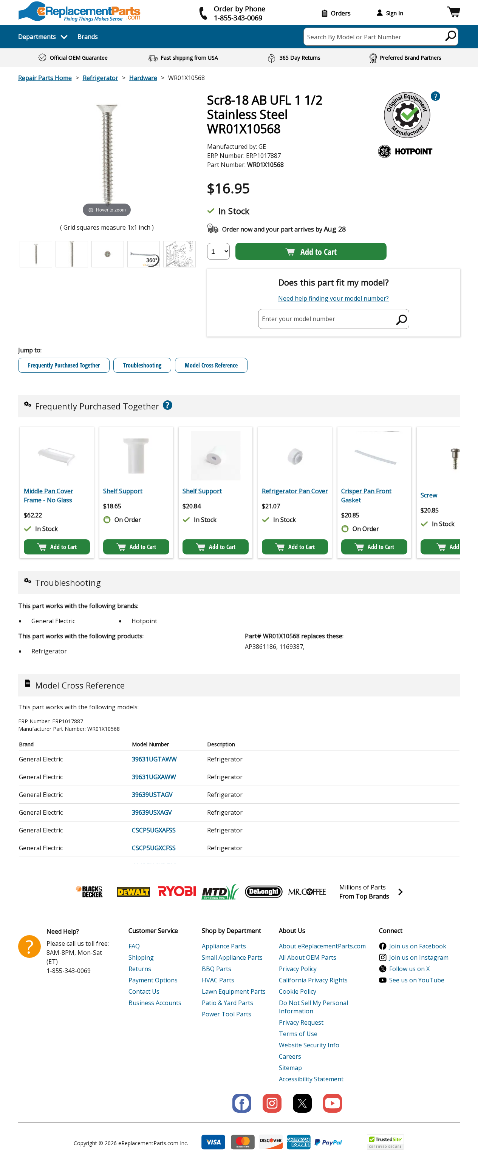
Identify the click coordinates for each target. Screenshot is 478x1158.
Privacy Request (301, 1022)
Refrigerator (100, 78)
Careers (290, 1056)
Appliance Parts (224, 946)
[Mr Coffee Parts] (307, 891)
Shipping (141, 957)
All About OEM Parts (307, 957)
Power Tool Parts (226, 1014)
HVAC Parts (218, 980)
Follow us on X (409, 969)
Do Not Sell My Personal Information (313, 1007)
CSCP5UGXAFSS (154, 830)
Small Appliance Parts (232, 957)
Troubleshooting (142, 365)
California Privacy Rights (313, 980)
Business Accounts (154, 1003)
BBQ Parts (216, 969)
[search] (451, 35)
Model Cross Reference (211, 365)
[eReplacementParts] (79, 11)
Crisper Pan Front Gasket (366, 495)
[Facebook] (241, 1103)
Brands (87, 36)
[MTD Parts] (220, 891)
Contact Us (143, 991)
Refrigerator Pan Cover (295, 491)
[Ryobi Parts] (177, 891)
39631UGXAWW (154, 777)
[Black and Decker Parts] (90, 891)
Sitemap (290, 1068)
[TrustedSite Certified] (385, 1142)
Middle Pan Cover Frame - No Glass (48, 495)
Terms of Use (298, 1034)
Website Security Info (309, 1045)
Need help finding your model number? (333, 298)
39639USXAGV (152, 812)
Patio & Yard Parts (227, 1003)
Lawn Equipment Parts (234, 991)
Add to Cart (318, 251)
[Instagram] (272, 1103)
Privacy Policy (298, 969)
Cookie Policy (297, 991)
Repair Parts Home (45, 78)
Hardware (143, 78)
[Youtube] (332, 1103)
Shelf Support (122, 491)
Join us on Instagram (419, 957)
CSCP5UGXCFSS (154, 848)
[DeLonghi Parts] (264, 891)
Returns (139, 969)
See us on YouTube (416, 980)
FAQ (134, 946)
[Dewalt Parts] (133, 891)
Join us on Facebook (417, 946)
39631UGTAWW (154, 759)
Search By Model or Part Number (354, 37)
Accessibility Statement (311, 1079)
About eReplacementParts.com (322, 946)
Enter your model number (298, 319)
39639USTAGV (152, 795)
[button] (453, 13)
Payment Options (153, 980)
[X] (302, 1103)
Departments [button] (37, 36)
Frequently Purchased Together (64, 365)
